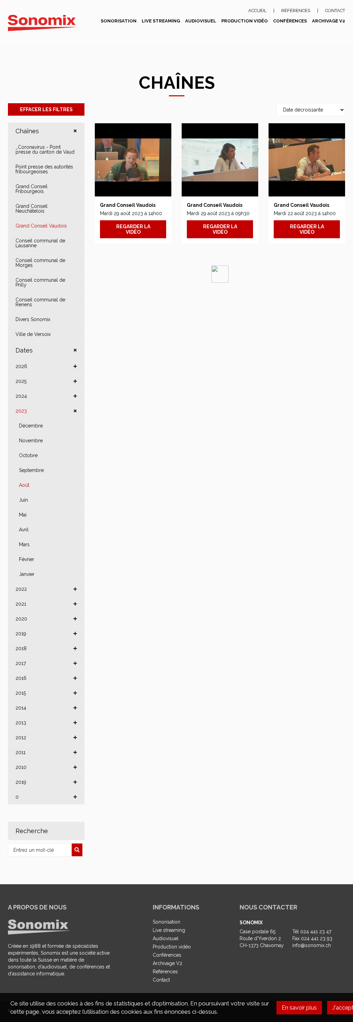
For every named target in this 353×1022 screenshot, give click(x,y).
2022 (21, 589)
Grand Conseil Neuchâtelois (32, 208)
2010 (21, 767)
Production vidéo (244, 20)
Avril (24, 529)
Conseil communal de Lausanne (40, 243)
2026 (21, 366)
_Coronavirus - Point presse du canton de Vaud (45, 149)
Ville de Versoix (33, 334)
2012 (21, 737)
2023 (21, 411)
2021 (21, 604)
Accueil (257, 10)
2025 (21, 381)
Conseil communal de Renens (40, 302)
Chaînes (27, 131)
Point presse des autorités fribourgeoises (44, 169)
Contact (335, 10)
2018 (21, 648)
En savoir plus (299, 1007)
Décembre (31, 425)
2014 (21, 708)
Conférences (290, 20)
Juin (23, 500)
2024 (21, 396)
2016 (21, 678)
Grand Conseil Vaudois (41, 226)
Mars (24, 544)
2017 (21, 663)
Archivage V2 (328, 20)
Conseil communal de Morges (40, 263)
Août (24, 485)
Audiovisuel (200, 20)
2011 (21, 752)
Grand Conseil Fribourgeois (32, 189)
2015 (21, 693)
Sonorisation (119, 20)
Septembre (31, 470)
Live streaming (161, 20)
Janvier (26, 574)
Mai (23, 515)
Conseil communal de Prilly (40, 282)
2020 (21, 618)
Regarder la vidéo (133, 229)
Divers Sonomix (33, 319)
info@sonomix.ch (311, 945)
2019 (21, 633)
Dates (24, 350)
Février (26, 559)
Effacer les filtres (46, 109)
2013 (21, 722)
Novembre (31, 440)
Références (295, 10)
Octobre (28, 455)
